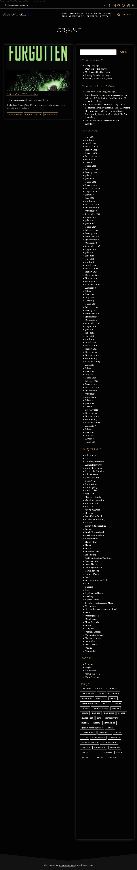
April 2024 (89, 140)
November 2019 (92, 207)
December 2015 (92, 352)
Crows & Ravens (92, 509)
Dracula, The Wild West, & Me (98, 78)
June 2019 (89, 223)
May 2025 (89, 137)
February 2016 (91, 345)
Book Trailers (91, 490)
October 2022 (91, 159)
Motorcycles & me (93, 567)
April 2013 (89, 438)
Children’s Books (102, 13)
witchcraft (87, 757)
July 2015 (89, 368)
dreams (106, 703)
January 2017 (91, 310)
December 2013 (92, 413)
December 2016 (92, 313)
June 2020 (89, 198)
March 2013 (90, 442)
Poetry (88, 590)
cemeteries (113, 693)
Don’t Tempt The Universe (97, 68)
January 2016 (91, 348)
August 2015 (90, 364)
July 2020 (89, 194)
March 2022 (90, 165)
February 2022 (91, 169)
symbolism (115, 747)
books (101, 693)
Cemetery (89, 493)
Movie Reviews (92, 570)
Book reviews (15, 114)
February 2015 (91, 381)
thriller (85, 752)
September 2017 (92, 284)
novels (110, 728)
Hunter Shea (87, 718)
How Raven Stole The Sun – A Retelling (113, 107)
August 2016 (90, 326)
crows (113, 698)
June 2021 (89, 178)
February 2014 (91, 409)
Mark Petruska (92, 91)
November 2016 (92, 316)
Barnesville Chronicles (95, 471)
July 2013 (89, 429)
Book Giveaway (92, 477)
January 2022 (91, 172)
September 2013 (92, 422)
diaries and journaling (95, 519)
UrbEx (88, 625)
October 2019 (91, 210)
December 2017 (92, 275)
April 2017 (89, 300)
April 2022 (90, 162)
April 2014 (89, 406)
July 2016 (89, 329)
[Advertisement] (105, 811)
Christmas (101, 698)
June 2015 (89, 371)
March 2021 (90, 181)
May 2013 (89, 435)
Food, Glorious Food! (94, 532)
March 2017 (90, 303)
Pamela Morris (36, 100)
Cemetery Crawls (93, 497)
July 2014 (89, 400)
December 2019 (92, 204)
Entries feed (90, 670)
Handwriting (91, 541)
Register (89, 664)
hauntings (109, 713)
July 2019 (89, 220)
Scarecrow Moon (89, 742)
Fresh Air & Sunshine (94, 535)
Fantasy (88, 529)
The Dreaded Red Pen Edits (97, 72)
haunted (96, 713)
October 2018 (91, 242)
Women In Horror (93, 638)
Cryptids (89, 513)
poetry (117, 733)
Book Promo (91, 480)
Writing (88, 647)
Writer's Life (91, 644)
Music (88, 577)
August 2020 (91, 191)
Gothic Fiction (91, 538)
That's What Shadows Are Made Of (100, 609)
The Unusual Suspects (97, 16)
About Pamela (76, 13)
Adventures (90, 455)
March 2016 (90, 342)
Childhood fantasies (94, 500)
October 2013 (91, 419)
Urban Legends (92, 622)
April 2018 (89, 262)
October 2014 (91, 393)
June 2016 (89, 332)
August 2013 (90, 425)
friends (115, 708)
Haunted (89, 545)
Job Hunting (90, 554)
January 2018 (91, 271)
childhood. (86, 698)
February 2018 (91, 268)
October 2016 (91, 320)
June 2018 (89, 255)
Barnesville (111, 688)
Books (89, 13)
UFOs (87, 612)
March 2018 (90, 265)
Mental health (91, 564)
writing (112, 757)
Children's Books (92, 503)
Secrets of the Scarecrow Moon (99, 602)
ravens (84, 737)
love (99, 718)
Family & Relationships (95, 525)
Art (86, 458)
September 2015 (92, 361)
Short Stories (76, 16)
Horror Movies (92, 551)
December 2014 (92, 387)
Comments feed (92, 673)
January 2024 (91, 149)
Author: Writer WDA (67, 865)
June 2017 (89, 294)
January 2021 (91, 185)
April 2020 (90, 201)
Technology (90, 606)
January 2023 (91, 153)
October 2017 (91, 281)
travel (97, 752)
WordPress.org (92, 677)
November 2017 (92, 278)
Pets (87, 583)
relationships (98, 737)
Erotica (88, 522)
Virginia (119, 752)
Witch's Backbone (93, 631)
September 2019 (92, 214)
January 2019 (91, 233)
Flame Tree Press (100, 708)
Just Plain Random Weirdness (98, 558)
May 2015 (89, 374)
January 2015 (91, 384)
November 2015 (92, 355)
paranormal (104, 733)
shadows (85, 747)
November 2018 (92, 239)
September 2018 (92, 246)
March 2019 (90, 226)
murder (85, 723)
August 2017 (90, 287)
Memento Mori (92, 561)
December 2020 (92, 188)
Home (64, 13)
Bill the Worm (87, 693)
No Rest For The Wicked (96, 580)
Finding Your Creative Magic (98, 75)
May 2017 (89, 297)
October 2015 (91, 358)
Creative (89, 506)
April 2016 (89, 339)
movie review (111, 718)
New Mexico (109, 723)
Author (98, 688)
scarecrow (114, 737)
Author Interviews (93, 464)
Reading (89, 596)
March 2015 (90, 377)
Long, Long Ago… (92, 65)
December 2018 (92, 236)
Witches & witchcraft (94, 635)
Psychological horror (94, 593)
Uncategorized (92, 615)
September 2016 (92, 323)
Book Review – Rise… (22, 94)
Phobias (89, 586)
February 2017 (91, 307)
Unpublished (91, 619)
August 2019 (90, 217)
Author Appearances (94, 461)
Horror (88, 548)
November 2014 (92, 390)
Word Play (90, 641)
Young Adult (50, 114)
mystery (96, 723)
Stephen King (100, 747)
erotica (117, 703)
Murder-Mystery (92, 574)
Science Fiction (33, 114)
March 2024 (90, 143)
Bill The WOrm (91, 474)
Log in (88, 667)
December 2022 (92, 156)
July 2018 (89, 252)
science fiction (109, 742)
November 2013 (92, 416)
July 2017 (89, 291)
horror (121, 713)
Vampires (89, 628)
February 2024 (91, 146)
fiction (85, 708)
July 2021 (89, 175)
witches (100, 757)
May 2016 (89, 336)
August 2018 (90, 249)
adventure (86, 688)
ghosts (84, 713)
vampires (108, 752)
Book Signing (91, 487)
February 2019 (91, 230)
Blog (64, 16)
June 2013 (89, 432)
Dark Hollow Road (93, 516)
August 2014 (90, 397)
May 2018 (89, 259)
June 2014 (89, 403)
